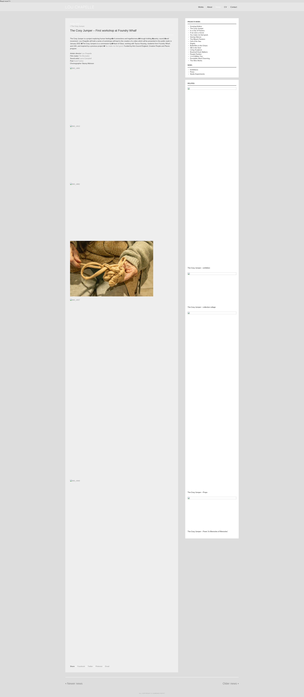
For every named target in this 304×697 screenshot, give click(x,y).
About (209, 7)
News (218, 7)
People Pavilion (196, 54)
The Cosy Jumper (78, 26)
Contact (233, 7)
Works (201, 7)
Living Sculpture (196, 50)
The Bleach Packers (197, 39)
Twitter (90, 666)
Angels (192, 43)
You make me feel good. (199, 35)
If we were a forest (197, 33)
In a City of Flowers (197, 31)
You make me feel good (114, 46)
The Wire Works (196, 60)
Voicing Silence (195, 37)
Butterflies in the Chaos (198, 46)
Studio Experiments (197, 74)
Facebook (81, 666)
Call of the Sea (195, 41)
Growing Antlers (196, 26)
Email (107, 666)
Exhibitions (194, 70)
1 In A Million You (196, 56)
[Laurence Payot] (79, 7)
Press (192, 72)
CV (225, 7)
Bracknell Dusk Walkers (199, 52)
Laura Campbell (86, 58)
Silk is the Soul (195, 48)
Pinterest (99, 666)
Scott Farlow (78, 61)
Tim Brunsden (84, 56)
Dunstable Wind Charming (200, 58)
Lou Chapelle (87, 53)
